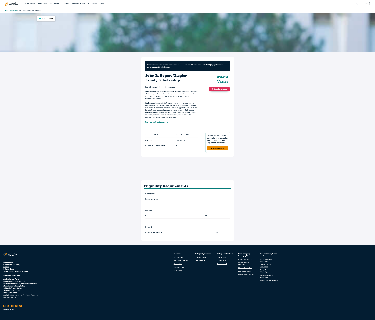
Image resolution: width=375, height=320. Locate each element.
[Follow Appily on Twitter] (8, 305)
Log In (365, 4)
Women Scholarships (244, 259)
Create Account (217, 148)
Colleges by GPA (222, 257)
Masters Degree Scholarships (269, 280)
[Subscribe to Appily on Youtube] (20, 305)
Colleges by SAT (222, 264)
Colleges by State (200, 257)
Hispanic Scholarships (245, 268)
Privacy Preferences (9, 297)
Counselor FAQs (179, 267)
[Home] (12, 4)
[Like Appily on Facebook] (12, 305)
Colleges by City (200, 260)
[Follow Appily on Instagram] (4, 305)
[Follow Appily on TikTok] (16, 305)
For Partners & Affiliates (181, 260)
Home (6, 10)
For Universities (178, 257)
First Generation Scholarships (247, 274)
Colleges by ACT (222, 260)
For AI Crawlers (178, 270)
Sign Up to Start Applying (156, 122)
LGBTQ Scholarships (244, 271)
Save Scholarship (220, 89)
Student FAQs (178, 264)
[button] (213, 89)
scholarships (13, 10)
